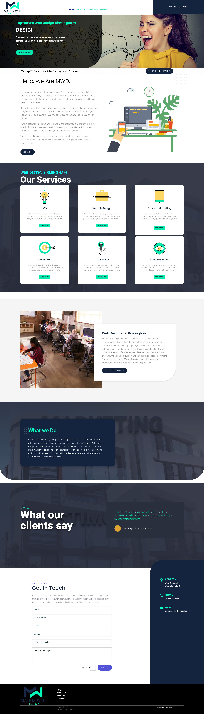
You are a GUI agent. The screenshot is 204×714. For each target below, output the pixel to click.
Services (91, 9)
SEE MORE (27, 152)
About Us (80, 9)
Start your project (114, 370)
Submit (104, 667)
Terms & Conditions (65, 709)
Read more (44, 225)
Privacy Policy (62, 707)
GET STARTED (25, 52)
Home (71, 9)
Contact (104, 9)
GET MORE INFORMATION (159, 71)
